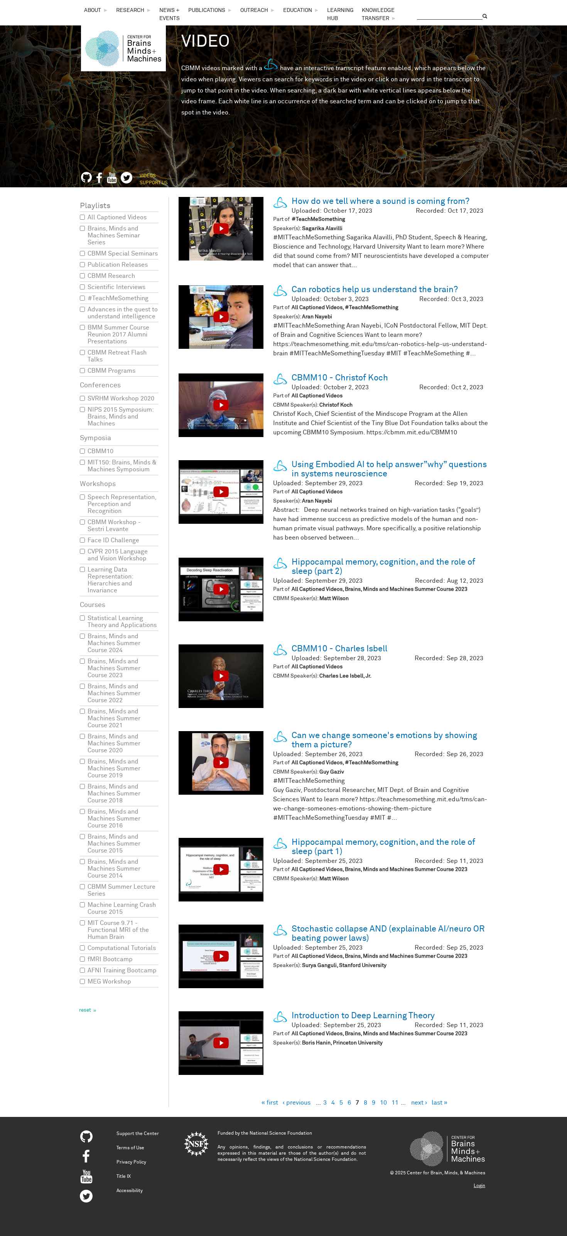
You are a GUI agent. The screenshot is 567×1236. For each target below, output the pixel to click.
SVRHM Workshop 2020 (121, 398)
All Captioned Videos (117, 217)
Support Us (154, 183)
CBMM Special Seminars (123, 254)
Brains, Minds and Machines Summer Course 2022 (114, 693)
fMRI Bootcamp (110, 959)
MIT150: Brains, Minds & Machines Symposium (122, 466)
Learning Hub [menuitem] (340, 14)
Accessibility (129, 1191)
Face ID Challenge (113, 540)
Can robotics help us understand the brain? (375, 290)
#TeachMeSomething (118, 298)
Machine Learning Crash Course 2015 (122, 908)
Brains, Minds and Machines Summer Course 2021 (114, 718)
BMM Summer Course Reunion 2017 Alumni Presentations (118, 335)
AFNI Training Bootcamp (122, 970)
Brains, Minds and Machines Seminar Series (114, 235)
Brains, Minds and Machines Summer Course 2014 (114, 869)
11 (395, 1103)
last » (439, 1103)
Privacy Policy (131, 1162)
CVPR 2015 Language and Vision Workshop (118, 555)
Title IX (123, 1176)
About (92, 10)
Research (130, 10)
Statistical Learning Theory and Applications (122, 621)
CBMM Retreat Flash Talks (117, 356)
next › (419, 1103)
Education (297, 10)
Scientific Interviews (116, 287)
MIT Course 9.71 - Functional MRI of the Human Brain (118, 930)
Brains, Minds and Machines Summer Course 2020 (114, 743)
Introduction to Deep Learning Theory (363, 1016)
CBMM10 (100, 451)
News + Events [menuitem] (169, 14)
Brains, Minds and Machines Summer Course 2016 (114, 819)
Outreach (254, 10)
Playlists (95, 206)
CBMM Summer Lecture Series (121, 890)
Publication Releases (118, 265)
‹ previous (296, 1103)
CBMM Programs (111, 371)
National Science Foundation (281, 1133)
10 (383, 1103)
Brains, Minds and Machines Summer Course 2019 (114, 768)
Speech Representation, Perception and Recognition (122, 504)
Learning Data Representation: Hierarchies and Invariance (110, 580)
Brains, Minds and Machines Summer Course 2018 (114, 794)
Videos (148, 176)
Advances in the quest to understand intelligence (123, 313)
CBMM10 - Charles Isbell (339, 649)
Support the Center (137, 1134)
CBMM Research (111, 276)
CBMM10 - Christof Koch (340, 378)
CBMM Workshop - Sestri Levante (114, 525)
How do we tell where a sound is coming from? (380, 201)
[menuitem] (96, 11)
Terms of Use (130, 1148)
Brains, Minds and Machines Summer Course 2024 (114, 643)
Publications (206, 10)
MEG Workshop (109, 982)
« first (270, 1103)
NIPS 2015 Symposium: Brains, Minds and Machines (121, 417)
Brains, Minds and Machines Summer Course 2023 (114, 668)
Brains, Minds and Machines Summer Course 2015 (114, 844)
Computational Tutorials (122, 948)
